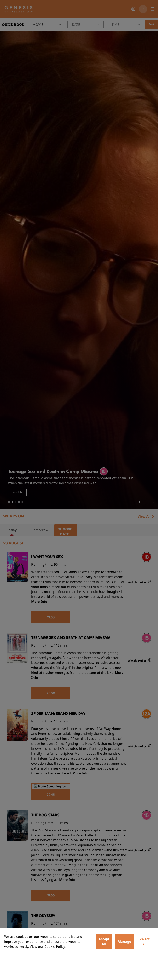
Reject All (144, 941)
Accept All (104, 941)
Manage (124, 941)
